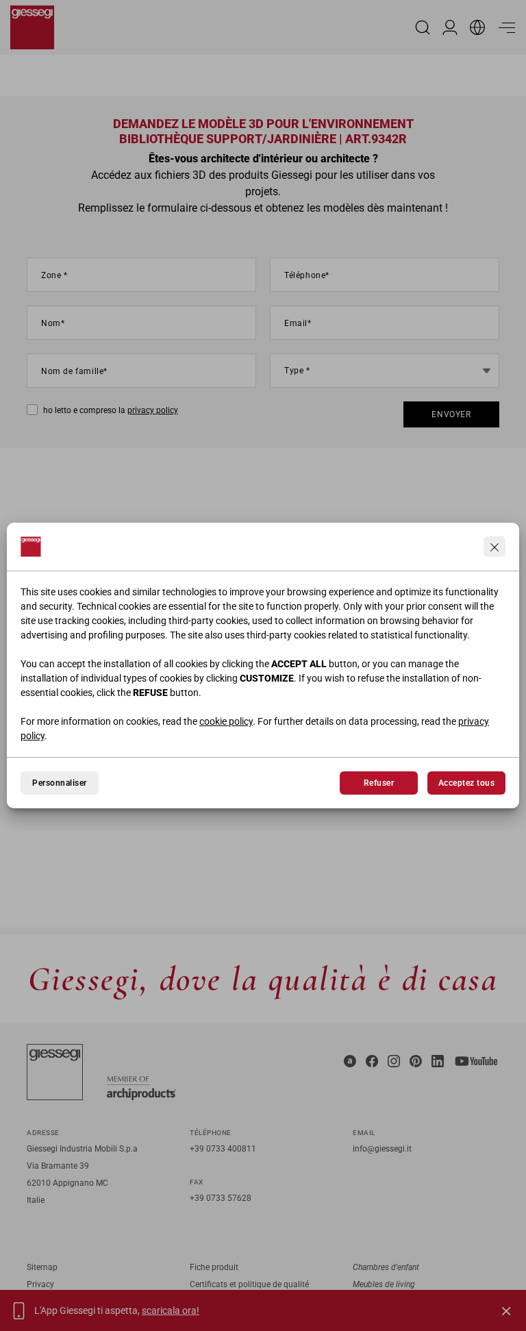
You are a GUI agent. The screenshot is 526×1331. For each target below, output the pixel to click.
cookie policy (226, 721)
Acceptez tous (466, 783)
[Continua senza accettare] (494, 546)
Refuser (379, 783)
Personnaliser (59, 783)
